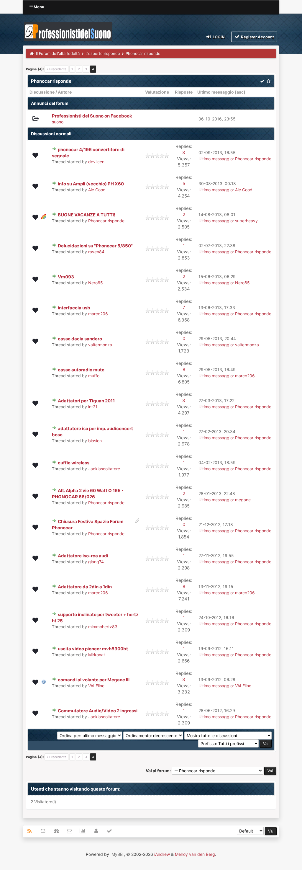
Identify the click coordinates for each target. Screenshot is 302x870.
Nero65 (95, 282)
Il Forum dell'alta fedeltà (58, 53)
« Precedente (56, 69)
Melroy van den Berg (195, 854)
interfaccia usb (74, 308)
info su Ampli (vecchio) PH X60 (91, 184)
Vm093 (66, 277)
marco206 (98, 313)
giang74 (96, 561)
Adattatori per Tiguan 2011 (86, 401)
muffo (93, 375)
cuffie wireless (73, 463)
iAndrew (162, 854)
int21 (92, 406)
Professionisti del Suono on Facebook (92, 116)
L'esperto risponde (103, 53)
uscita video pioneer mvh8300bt (93, 649)
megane (243, 499)
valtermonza (100, 344)
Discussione (42, 91)
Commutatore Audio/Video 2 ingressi (97, 711)
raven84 (96, 251)
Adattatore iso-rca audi (83, 556)
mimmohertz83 (102, 626)
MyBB (117, 854)
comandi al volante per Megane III (93, 680)
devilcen (96, 161)
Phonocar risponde (253, 158)
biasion (95, 440)
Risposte (184, 91)
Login (218, 37)
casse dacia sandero (80, 339)
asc (240, 91)
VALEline (96, 685)
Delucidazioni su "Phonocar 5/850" (95, 246)
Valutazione (157, 91)
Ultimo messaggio (215, 91)
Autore (65, 91)
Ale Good (97, 189)
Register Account (257, 37)
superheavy (246, 220)
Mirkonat (96, 654)
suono (57, 121)
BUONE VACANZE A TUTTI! (86, 215)
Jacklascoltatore (104, 468)
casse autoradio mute (81, 370)
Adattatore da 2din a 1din (85, 587)
